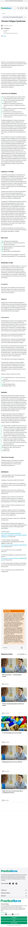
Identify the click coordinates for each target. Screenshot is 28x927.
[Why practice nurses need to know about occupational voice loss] (14, 788)
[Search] (18, 8)
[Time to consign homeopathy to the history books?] (14, 701)
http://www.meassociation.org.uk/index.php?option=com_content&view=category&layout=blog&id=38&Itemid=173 (13, 535)
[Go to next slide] (25, 648)
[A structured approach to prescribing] (14, 730)
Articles (3, 13)
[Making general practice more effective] (14, 759)
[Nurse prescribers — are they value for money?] (14, 672)
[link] (10, 883)
